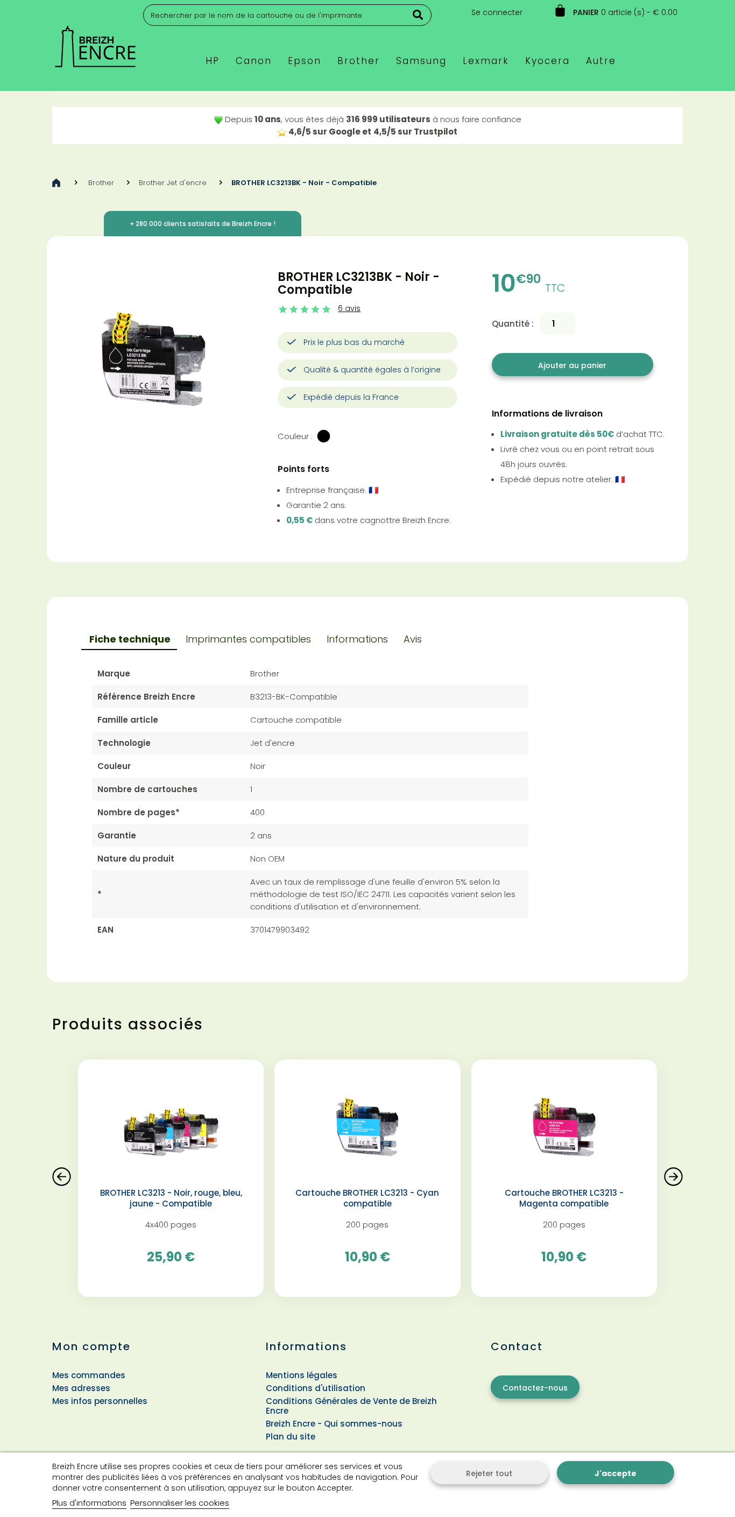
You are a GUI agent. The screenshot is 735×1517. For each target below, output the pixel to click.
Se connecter (496, 12)
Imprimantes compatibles (248, 639)
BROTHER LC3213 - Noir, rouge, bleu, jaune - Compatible (171, 1198)
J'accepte (616, 1473)
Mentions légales (301, 1375)
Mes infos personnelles (99, 1401)
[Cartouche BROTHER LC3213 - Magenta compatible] (564, 1127)
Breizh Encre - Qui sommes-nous (334, 1423)
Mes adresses (81, 1388)
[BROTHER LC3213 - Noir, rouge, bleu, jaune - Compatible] (170, 1127)
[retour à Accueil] (56, 183)
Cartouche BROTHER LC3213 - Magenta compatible (564, 1198)
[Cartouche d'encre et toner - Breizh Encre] (95, 42)
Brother (101, 183)
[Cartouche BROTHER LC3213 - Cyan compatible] (367, 1127)
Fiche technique (130, 639)
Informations (357, 639)
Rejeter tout (489, 1473)
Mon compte (91, 1346)
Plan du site (290, 1436)
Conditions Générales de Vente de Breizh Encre (351, 1405)
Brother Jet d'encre (173, 183)
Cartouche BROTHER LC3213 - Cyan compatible (367, 1198)
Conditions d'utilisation (315, 1388)
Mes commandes (88, 1375)
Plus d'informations (89, 1502)
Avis (413, 639)
